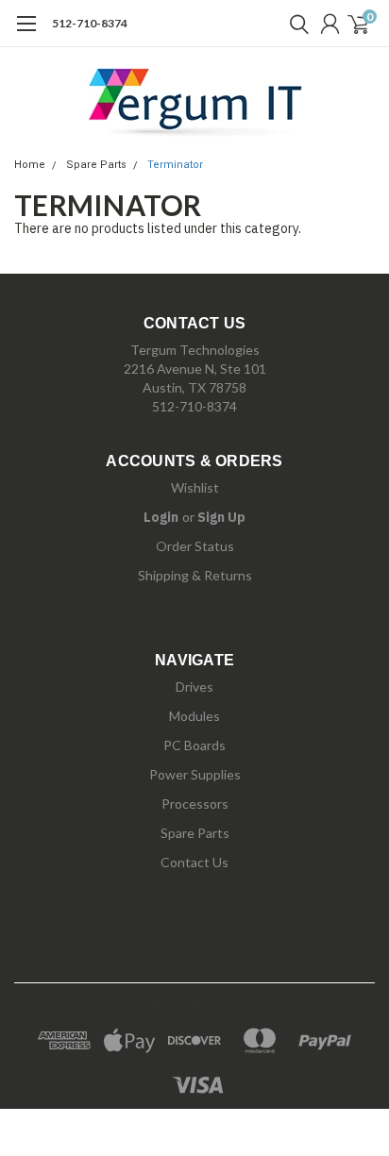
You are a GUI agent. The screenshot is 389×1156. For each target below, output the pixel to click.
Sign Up (221, 517)
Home (29, 165)
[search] (294, 23)
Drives (194, 687)
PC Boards (194, 745)
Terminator (175, 165)
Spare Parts (96, 165)
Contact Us (194, 862)
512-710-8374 (89, 23)
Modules (194, 716)
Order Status (195, 546)
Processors (194, 804)
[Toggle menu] (26, 33)
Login (161, 517)
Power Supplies (195, 774)
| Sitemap (280, 1003)
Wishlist (195, 487)
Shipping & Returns (195, 575)
